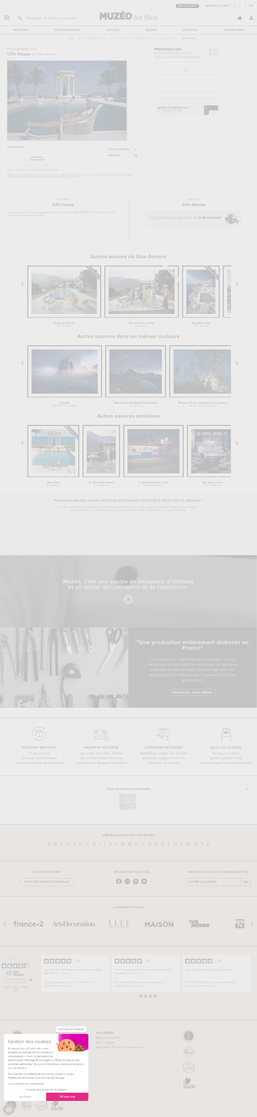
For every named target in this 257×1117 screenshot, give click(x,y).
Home (70, 38)
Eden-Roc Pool (201, 324)
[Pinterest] (137, 884)
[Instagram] (128, 884)
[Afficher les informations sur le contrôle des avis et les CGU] (31, 980)
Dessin (151, 30)
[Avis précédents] (37, 973)
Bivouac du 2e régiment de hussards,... (203, 404)
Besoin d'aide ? (218, 6)
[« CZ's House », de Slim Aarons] (127, 802)
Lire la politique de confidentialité (25, 1084)
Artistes (190, 30)
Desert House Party (141, 324)
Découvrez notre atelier (192, 692)
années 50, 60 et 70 (82, 212)
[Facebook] (120, 884)
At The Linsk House (101, 484)
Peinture (20, 30)
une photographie (40, 212)
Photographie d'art (92, 38)
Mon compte (105, 1042)
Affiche (112, 30)
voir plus (73, 973)
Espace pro (187, 6)
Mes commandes (108, 1037)
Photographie (67, 30)
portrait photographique (29, 215)
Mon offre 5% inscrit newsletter (119, 1047)
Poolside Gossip (64, 324)
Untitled (64, 404)
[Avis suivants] (254, 973)
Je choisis (25, 1096)
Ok (245, 882)
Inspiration (234, 30)
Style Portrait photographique (132, 38)
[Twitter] (145, 884)
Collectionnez (118, 149)
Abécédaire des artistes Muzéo (129, 835)
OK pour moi (67, 1096)
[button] (8, 1109)
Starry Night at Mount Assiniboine (136, 404)
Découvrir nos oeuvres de (185, 218)
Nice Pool (53, 484)
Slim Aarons (167, 38)
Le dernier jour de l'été (153, 484)
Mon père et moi (212, 484)
